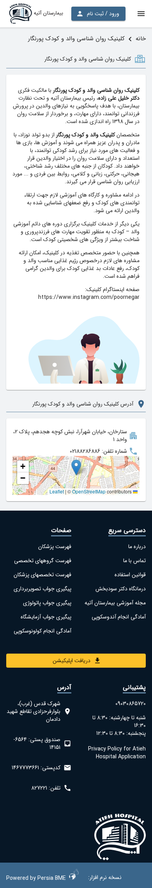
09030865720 (130, 704)
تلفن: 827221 (45, 788)
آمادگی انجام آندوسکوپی (119, 617)
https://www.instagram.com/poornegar (89, 297)
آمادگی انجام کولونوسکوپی (42, 631)
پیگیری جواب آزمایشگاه (46, 617)
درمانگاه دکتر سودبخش (120, 589)
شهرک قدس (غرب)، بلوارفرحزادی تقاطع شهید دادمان (33, 711)
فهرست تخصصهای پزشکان (42, 575)
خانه (141, 38)
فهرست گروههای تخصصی (42, 561)
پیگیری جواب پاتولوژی (47, 603)
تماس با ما (134, 561)
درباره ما (137, 546)
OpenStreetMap (89, 491)
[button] (76, 467)
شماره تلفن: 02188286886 (98, 451)
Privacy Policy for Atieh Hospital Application (117, 753)
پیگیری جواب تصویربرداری (42, 589)
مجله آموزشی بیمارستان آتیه (115, 603)
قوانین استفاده (130, 575)
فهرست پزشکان (54, 546)
